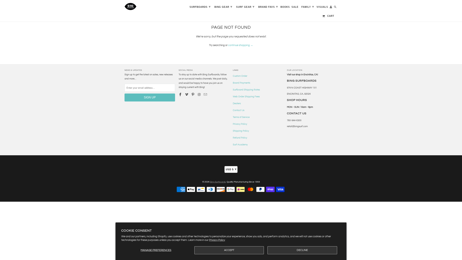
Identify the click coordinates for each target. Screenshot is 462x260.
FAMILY (307, 6)
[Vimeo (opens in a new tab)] (187, 94)
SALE (294, 7)
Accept (229, 250)
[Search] (335, 8)
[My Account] (331, 8)
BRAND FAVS (268, 6)
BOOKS (285, 7)
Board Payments (241, 83)
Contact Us (238, 110)
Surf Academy (240, 144)
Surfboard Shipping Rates (246, 89)
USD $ (231, 169)
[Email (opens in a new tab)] (206, 94)
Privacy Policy (217, 240)
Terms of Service (241, 117)
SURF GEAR (245, 6)
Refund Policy (240, 137)
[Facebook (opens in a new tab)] (181, 94)
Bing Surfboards (218, 182)
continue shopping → (240, 45)
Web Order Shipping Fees (246, 96)
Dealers (237, 103)
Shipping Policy (241, 131)
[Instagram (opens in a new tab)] (199, 94)
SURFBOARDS (200, 6)
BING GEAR (223, 6)
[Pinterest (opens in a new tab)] (193, 94)
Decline (302, 250)
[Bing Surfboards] (148, 6)
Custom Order (240, 76)
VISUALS (322, 7)
